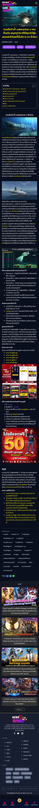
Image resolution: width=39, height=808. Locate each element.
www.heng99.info (12, 355)
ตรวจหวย (9, 769)
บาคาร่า (8, 757)
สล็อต (30, 562)
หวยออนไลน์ (32, 67)
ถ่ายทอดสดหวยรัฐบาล (22, 769)
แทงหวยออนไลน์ (7, 570)
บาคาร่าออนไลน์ (22, 562)
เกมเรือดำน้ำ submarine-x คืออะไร (15, 89)
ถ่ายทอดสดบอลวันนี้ (12, 487)
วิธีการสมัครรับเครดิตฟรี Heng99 (14, 101)
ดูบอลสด (20, 47)
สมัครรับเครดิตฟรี (9, 47)
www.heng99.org (11, 352)
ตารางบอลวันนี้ (18, 777)
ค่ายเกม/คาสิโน (27, 755)
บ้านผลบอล (26, 752)
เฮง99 (8, 773)
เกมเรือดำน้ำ (10, 161)
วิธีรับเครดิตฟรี (30, 47)
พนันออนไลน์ (31, 57)
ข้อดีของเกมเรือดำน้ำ (10, 94)
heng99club (19, 542)
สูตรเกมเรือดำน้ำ (9, 96)
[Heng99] (15, 3)
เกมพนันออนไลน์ (18, 176)
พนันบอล (25, 741)
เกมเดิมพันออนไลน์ (8, 137)
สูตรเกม (25, 759)
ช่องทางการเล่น (9, 98)
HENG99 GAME (7, 42)
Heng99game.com (20, 546)
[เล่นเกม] (19, 800)
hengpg (16, 554)
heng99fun (29, 542)
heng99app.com (8, 538)
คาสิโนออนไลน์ (15, 211)
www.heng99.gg (11, 362)
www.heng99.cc (11, 360)
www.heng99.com (12, 357)
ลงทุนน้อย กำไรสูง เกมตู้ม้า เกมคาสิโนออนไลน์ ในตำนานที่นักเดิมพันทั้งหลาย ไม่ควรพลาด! (21, 499)
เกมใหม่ (8, 311)
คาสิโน (8, 750)
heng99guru (7, 550)
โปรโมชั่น (25, 745)
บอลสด (25, 748)
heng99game (7, 546)
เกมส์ (16, 42)
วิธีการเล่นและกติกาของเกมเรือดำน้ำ (15, 91)
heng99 (5, 534)
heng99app (25, 534)
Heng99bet (25, 409)
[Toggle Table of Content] (32, 86)
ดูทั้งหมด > (19, 709)
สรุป (5, 103)
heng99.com (15, 534)
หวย (7, 746)
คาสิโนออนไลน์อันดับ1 (9, 558)
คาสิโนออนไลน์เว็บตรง (24, 558)
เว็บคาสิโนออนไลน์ (7, 76)
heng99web (7, 554)
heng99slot (28, 550)
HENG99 (9, 742)
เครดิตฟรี (14, 414)
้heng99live (17, 550)
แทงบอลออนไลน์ (26, 566)
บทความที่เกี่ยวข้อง (10, 106)
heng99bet (20, 538)
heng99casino (7, 542)
